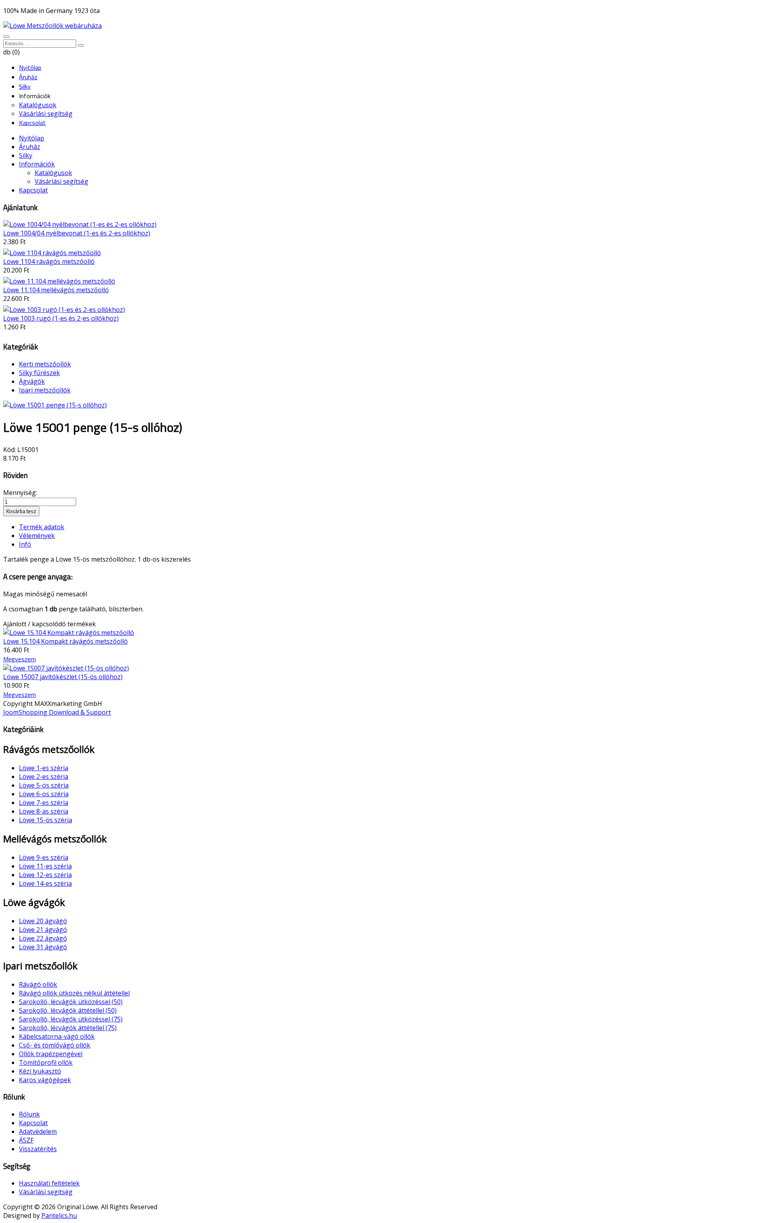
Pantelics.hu (59, 1215)
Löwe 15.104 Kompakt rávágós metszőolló (65, 641)
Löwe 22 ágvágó (43, 938)
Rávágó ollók (38, 984)
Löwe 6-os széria (44, 794)
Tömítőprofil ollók (46, 1062)
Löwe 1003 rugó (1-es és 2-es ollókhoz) (61, 318)
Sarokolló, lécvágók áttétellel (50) (68, 1010)
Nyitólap (31, 138)
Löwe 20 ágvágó (43, 921)
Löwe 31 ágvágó (43, 947)
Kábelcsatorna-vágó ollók (57, 1036)
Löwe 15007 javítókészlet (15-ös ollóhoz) (63, 676)
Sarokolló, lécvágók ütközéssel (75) (71, 1019)
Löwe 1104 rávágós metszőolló (49, 261)
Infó (25, 544)
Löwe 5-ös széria (44, 785)
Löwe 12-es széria (45, 874)
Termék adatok (41, 527)
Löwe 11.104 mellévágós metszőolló (56, 290)
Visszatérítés (38, 1149)
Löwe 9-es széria (43, 857)
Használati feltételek (49, 1183)
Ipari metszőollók (45, 390)
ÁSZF (26, 1140)
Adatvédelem (38, 1131)
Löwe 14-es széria (45, 883)
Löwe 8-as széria (43, 811)
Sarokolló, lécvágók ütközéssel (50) (71, 1001)
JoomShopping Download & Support (57, 712)
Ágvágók (32, 381)
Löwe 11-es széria (45, 866)
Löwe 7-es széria (43, 802)
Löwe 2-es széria (43, 776)
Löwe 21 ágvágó (43, 929)
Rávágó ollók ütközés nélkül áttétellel (74, 993)
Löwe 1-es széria (43, 768)
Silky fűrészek (39, 372)
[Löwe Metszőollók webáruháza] (52, 25)
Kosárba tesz (21, 511)
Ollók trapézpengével (50, 1053)
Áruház (29, 146)
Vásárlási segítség (61, 181)
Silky (25, 155)
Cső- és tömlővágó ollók (54, 1045)
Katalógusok (53, 172)
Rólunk (29, 1114)
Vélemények (37, 535)
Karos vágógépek (45, 1079)
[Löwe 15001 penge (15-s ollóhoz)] (55, 405)
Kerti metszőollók (45, 364)
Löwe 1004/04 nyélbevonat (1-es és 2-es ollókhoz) (76, 233)
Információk (37, 164)
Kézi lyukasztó (40, 1071)
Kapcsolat (33, 190)
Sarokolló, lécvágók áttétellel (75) (68, 1027)
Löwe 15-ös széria (45, 820)
